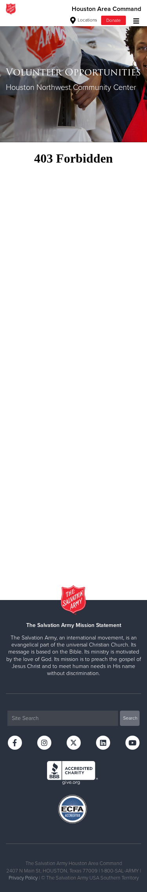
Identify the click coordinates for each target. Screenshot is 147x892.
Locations (86, 20)
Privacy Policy (23, 878)
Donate (113, 20)
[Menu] (134, 20)
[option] (73, 80)
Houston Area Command (106, 9)
